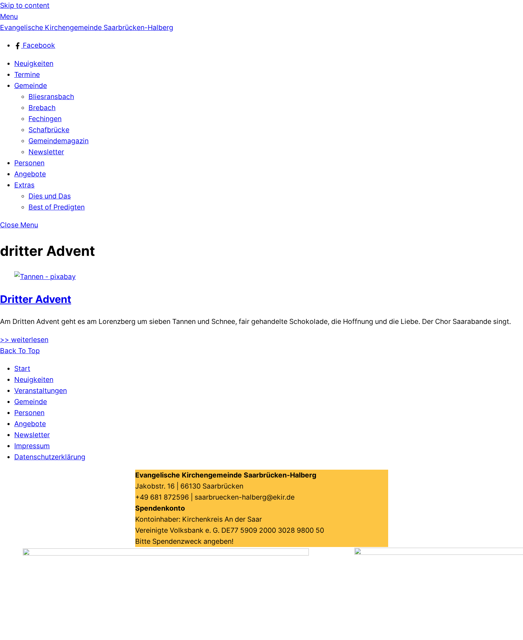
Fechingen (45, 118)
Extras (24, 185)
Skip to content (24, 5)
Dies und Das (49, 196)
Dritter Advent (35, 299)
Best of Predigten (56, 207)
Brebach (42, 107)
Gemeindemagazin (58, 140)
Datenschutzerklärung (49, 457)
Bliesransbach (51, 96)
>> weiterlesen (24, 339)
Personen (29, 163)
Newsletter (46, 152)
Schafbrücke (48, 129)
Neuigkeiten (33, 63)
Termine (27, 74)
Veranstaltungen (40, 390)
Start (22, 368)
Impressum (32, 446)
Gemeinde (30, 85)
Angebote (30, 174)
